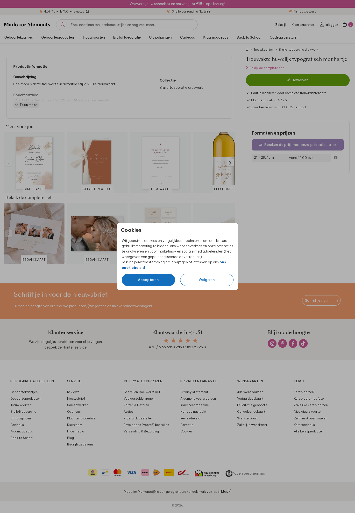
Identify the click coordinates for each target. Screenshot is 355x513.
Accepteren (148, 280)
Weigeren (207, 280)
